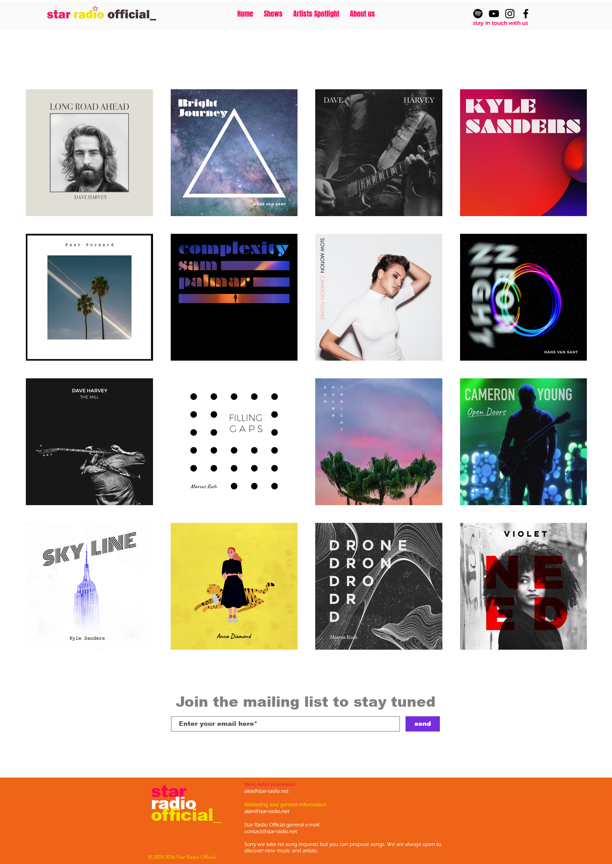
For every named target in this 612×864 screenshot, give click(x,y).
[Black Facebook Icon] (526, 13)
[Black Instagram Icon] (510, 13)
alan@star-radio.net (266, 811)
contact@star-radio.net (270, 832)
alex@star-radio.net (266, 791)
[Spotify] (478, 13)
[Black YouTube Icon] (494, 13)
